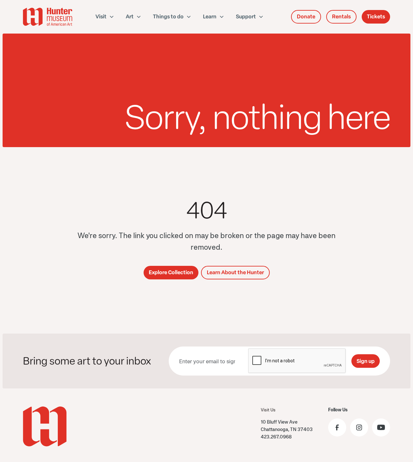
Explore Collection (171, 272)
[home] (48, 17)
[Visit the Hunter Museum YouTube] (381, 427)
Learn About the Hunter (235, 272)
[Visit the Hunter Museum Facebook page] (337, 427)
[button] (104, 17)
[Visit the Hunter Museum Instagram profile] (359, 427)
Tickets (376, 17)
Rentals (341, 17)
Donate (306, 17)
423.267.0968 (276, 436)
